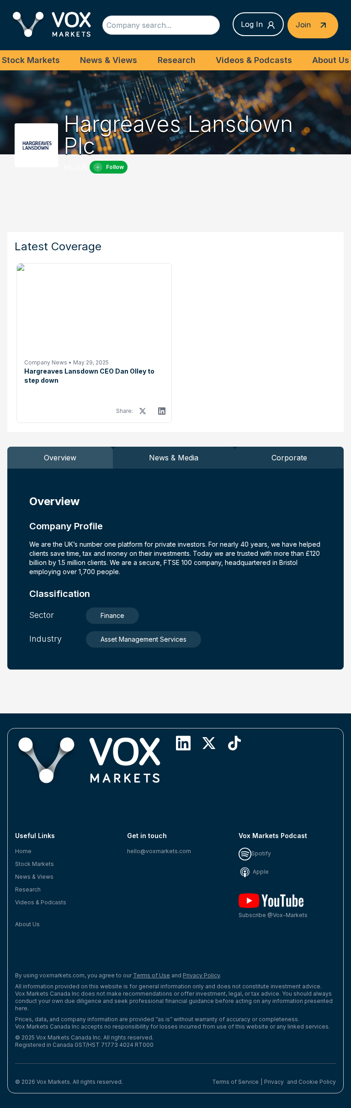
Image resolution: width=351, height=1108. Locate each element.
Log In (252, 24)
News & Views (108, 60)
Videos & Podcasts (254, 60)
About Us (330, 60)
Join (304, 24)
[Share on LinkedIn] (162, 411)
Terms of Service (235, 1081)
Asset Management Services (143, 639)
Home (23, 851)
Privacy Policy (201, 975)
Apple (260, 871)
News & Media (173, 457)
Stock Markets (31, 60)
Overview (60, 457)
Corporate (289, 457)
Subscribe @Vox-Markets (273, 915)
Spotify (261, 853)
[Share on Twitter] (142, 411)
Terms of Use (151, 975)
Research (177, 60)
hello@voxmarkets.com (159, 851)
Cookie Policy (317, 1081)
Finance (112, 615)
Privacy (274, 1081)
